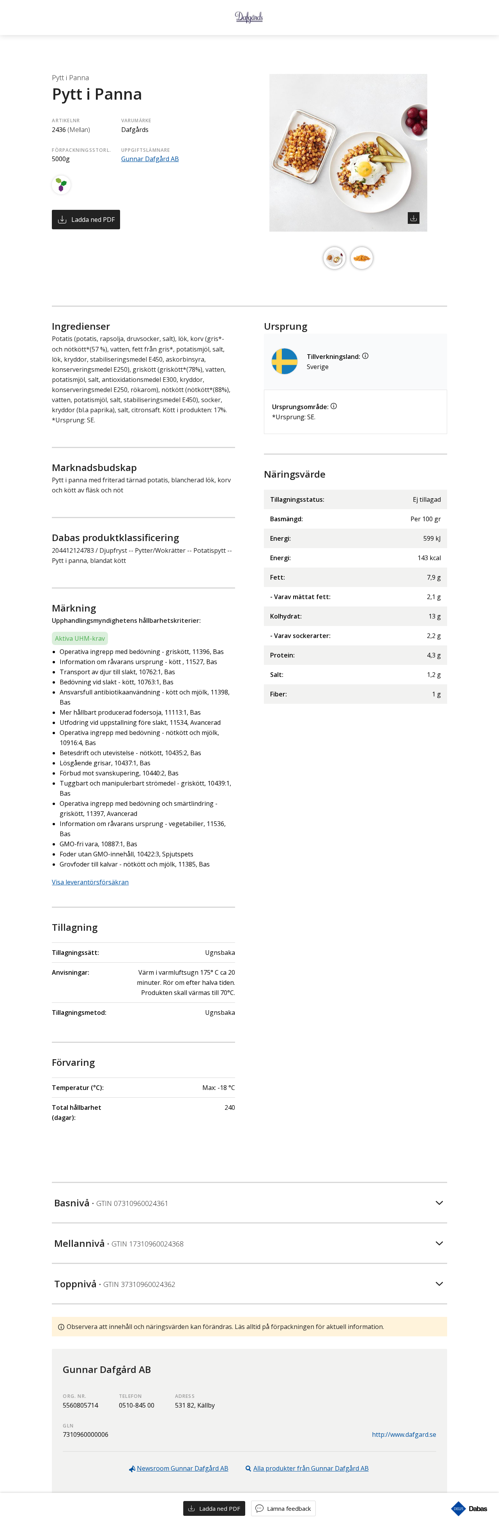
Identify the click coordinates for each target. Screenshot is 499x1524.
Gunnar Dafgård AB (150, 159)
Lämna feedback (289, 1508)
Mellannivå (119, 1243)
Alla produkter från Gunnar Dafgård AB (311, 1468)
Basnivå (111, 1202)
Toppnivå (114, 1283)
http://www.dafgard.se (404, 1434)
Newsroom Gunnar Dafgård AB (182, 1468)
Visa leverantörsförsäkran (90, 882)
